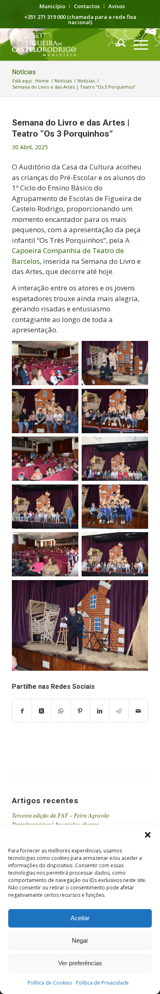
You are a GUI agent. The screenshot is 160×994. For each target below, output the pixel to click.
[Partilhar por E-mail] (138, 710)
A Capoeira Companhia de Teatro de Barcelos (71, 250)
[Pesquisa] (118, 44)
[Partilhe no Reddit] (119, 710)
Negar (80, 940)
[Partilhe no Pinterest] (80, 710)
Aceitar (80, 917)
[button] (148, 835)
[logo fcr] (66, 44)
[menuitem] (52, 6)
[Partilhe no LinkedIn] (99, 710)
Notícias (24, 72)
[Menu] (137, 44)
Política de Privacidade (102, 982)
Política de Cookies (49, 982)
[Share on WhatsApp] (60, 710)
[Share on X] (41, 710)
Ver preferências (80, 963)
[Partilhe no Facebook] (22, 710)
